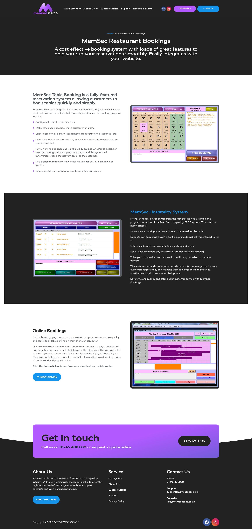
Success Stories (109, 8)
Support (125, 8)
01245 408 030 (73, 447)
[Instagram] (169, 9)
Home (110, 33)
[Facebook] (163, 9)
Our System (71, 8)
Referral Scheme (142, 8)
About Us (89, 8)
